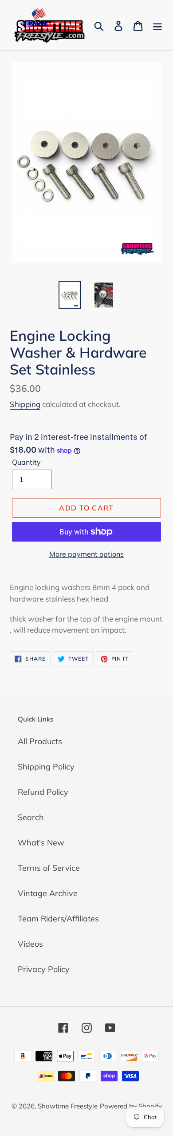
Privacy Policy (44, 969)
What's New (41, 842)
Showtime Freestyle (68, 1106)
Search (31, 817)
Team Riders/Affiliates (58, 918)
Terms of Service (49, 868)
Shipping (25, 404)
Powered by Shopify (131, 1106)
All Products (40, 741)
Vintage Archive (48, 893)
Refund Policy (43, 792)
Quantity (26, 462)
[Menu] (157, 25)
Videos (30, 944)
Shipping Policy (46, 766)
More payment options (86, 554)
